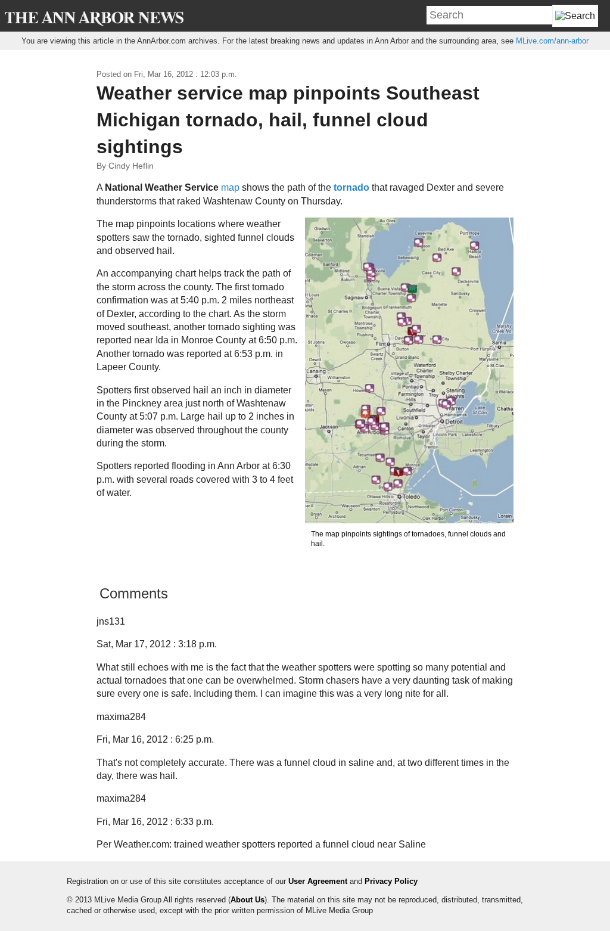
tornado (351, 187)
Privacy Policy (391, 881)
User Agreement (317, 881)
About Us (247, 899)
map (230, 187)
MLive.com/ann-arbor (552, 40)
